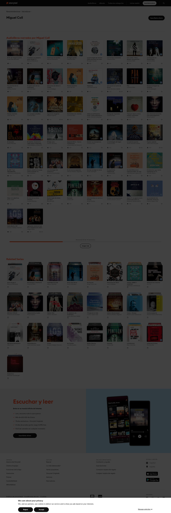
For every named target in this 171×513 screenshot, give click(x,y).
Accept (41, 509)
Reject (25, 509)
